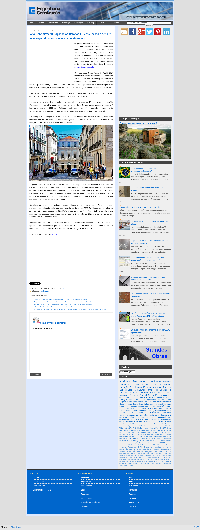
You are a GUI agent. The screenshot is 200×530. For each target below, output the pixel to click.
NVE (141, 426)
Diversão (142, 436)
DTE (121, 441)
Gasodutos (159, 459)
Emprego (66, 23)
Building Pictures (39, 482)
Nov (157, 461)
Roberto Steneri (152, 422)
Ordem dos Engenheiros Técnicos (140, 449)
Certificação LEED (151, 419)
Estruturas (167, 413)
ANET (152, 441)
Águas (137, 417)
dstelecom (148, 451)
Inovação (123, 387)
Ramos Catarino (144, 402)
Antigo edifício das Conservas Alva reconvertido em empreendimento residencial (62, 302)
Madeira (122, 461)
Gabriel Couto (147, 395)
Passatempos (139, 422)
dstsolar (143, 441)
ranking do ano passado (84, 67)
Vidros (121, 428)
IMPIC (140, 447)
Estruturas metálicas (127, 411)
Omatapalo (123, 463)
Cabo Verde (163, 453)
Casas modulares (130, 430)
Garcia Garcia (164, 392)
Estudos (164, 432)
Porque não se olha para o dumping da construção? (140, 207)
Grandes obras (148, 392)
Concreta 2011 (124, 445)
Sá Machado (138, 451)
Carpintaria (123, 455)
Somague (123, 400)
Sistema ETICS (125, 451)
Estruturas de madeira (134, 459)
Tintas (125, 465)
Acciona (131, 438)
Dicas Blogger (16, 527)
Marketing (151, 461)
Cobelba (140, 455)
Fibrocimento (132, 447)
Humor (152, 406)
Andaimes (134, 453)
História (127, 432)
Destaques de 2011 (149, 445)
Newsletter (53, 23)
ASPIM (168, 451)
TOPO (196, 527)
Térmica (143, 432)
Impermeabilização (127, 415)
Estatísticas (154, 413)
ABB (147, 441)
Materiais (123, 395)
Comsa (168, 443)
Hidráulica (164, 415)
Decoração (161, 400)
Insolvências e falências (90, 502)
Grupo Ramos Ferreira (145, 424)
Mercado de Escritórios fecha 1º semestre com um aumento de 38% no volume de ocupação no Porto (70, 309)
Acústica (150, 432)
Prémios (167, 387)
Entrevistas (154, 430)
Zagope (130, 465)
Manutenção (123, 449)
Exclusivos (162, 430)
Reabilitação (136, 387)
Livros (169, 447)
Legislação (160, 406)
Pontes (158, 395)
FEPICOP (146, 459)
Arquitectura (165, 384)
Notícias (124, 381)
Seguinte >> (106, 374)
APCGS (157, 441)
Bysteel (155, 411)
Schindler (168, 426)
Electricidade (156, 402)
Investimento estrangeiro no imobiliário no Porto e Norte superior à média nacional (63, 304)
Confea (139, 430)
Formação (78, 23)
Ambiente (156, 387)
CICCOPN (162, 443)
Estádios (133, 406)
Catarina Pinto (132, 455)
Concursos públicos (147, 397)
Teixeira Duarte (132, 404)
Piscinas (122, 434)
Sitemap (90, 23)
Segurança (123, 402)
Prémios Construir (157, 426)
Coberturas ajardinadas (153, 438)
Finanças (158, 436)
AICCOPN (128, 428)
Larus (169, 400)
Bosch (148, 411)
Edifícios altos (142, 415)
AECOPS (138, 434)
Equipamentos (165, 419)
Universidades (132, 397)
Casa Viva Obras (39, 486)
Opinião (161, 411)
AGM (155, 451)
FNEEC (152, 459)
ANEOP (162, 451)
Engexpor (145, 430)
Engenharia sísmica (147, 428)
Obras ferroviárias (126, 422)
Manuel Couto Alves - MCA (136, 461)
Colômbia (136, 428)
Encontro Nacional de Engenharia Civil (158, 457)
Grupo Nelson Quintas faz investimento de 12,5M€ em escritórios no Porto (60, 299)
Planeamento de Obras (136, 463)
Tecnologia (135, 432)
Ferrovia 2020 (160, 428)
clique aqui (56, 234)
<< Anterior (35, 374)
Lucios (136, 426)
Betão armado (139, 438)
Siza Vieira (141, 408)
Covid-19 (167, 408)
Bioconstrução (152, 443)
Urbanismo (166, 402)
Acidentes (133, 402)
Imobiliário (44, 291)
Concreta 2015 (136, 445)
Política (131, 417)
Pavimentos (141, 411)
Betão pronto (150, 453)
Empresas (139, 381)
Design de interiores (132, 457)
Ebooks (141, 457)
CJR (157, 453)
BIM (149, 408)
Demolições (128, 426)
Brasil (150, 390)
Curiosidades (125, 390)
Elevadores (161, 445)
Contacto (132, 506)
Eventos (167, 381)
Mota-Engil (140, 390)
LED (169, 459)
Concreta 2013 (132, 436)
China (141, 404)
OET (161, 461)
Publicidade (103, 23)
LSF (164, 447)
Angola (131, 400)
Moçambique (143, 406)
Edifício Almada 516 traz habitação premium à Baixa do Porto (55, 307)
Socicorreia (130, 434)
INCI (169, 432)
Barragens (153, 417)
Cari (170, 453)
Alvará (157, 432)
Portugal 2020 (150, 463)
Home (32, 23)
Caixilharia (139, 419)
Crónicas (142, 413)
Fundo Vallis (154, 415)
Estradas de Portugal (131, 441)
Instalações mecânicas (152, 447)
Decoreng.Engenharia (42, 490)
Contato (116, 23)
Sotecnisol (134, 392)
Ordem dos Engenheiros (145, 400)
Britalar (132, 413)
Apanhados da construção (152, 434)
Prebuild (157, 424)
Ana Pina (144, 417)
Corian (163, 455)
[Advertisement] (51, 61)
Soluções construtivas (153, 404)
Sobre (41, 23)
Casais (122, 404)
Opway (146, 426)
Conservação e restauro (152, 455)
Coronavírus (157, 408)
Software (162, 422)
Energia (147, 387)
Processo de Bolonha (163, 463)
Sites (121, 465)
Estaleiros (122, 459)
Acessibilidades (124, 453)
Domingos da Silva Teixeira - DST (138, 384)
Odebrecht (167, 461)
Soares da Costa (164, 397)
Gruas (166, 459)
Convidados (167, 438)
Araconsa (141, 453)
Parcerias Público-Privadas (162, 449)
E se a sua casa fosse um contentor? (138, 123)
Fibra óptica (150, 436)
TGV (162, 424)
